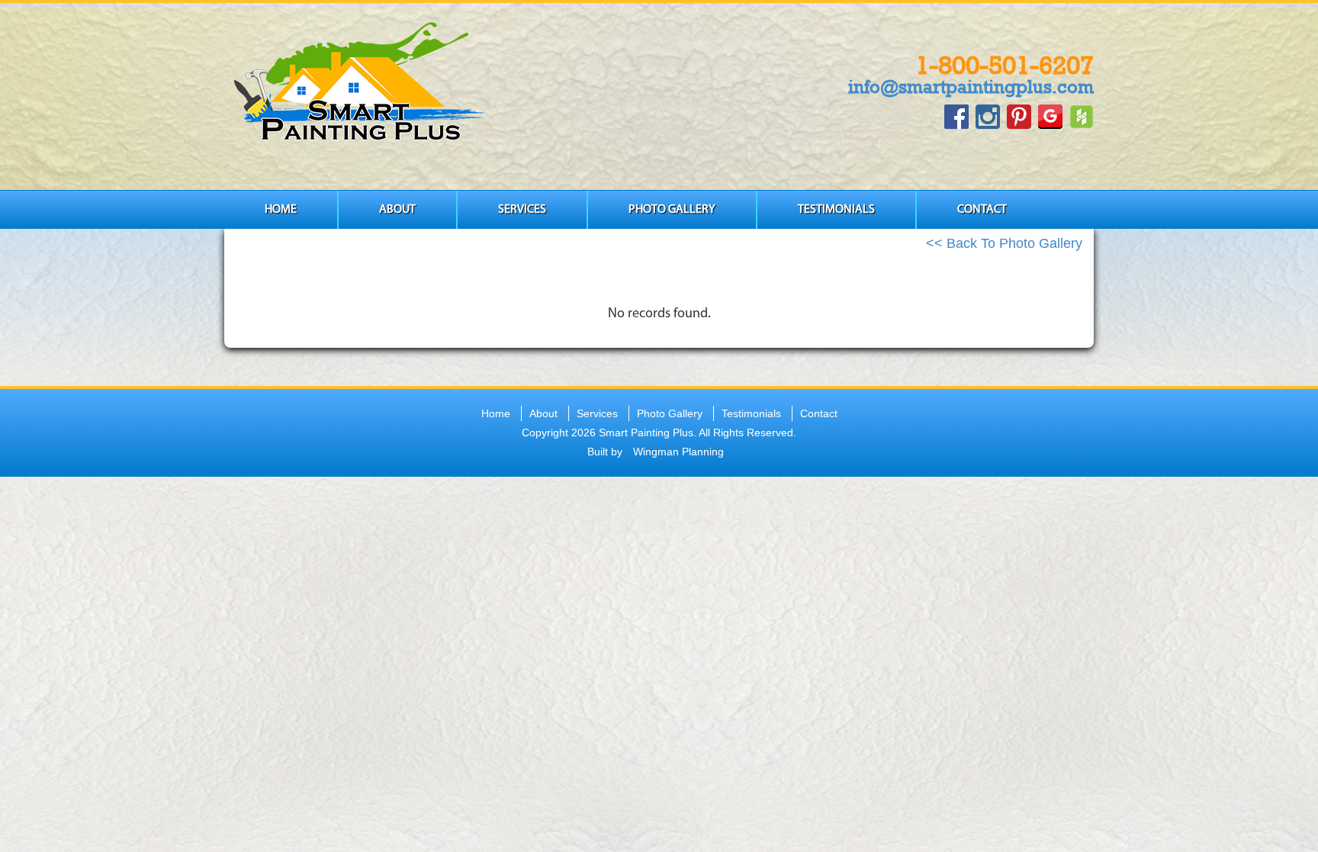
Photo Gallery (671, 210)
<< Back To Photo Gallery (1004, 243)
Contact (982, 210)
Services (522, 210)
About (397, 210)
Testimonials (836, 210)
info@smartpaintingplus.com (971, 86)
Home (281, 210)
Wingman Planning (678, 451)
